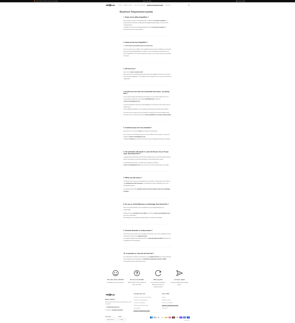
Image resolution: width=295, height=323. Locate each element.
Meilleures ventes (166, 300)
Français (121, 319)
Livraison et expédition (139, 303)
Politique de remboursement (141, 305)
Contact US (165, 308)
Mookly (188, 320)
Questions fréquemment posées (142, 311)
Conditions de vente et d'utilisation (142, 297)
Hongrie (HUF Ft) (110, 319)
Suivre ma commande (167, 303)
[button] (189, 5)
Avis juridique (137, 308)
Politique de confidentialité (140, 300)
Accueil (164, 297)
